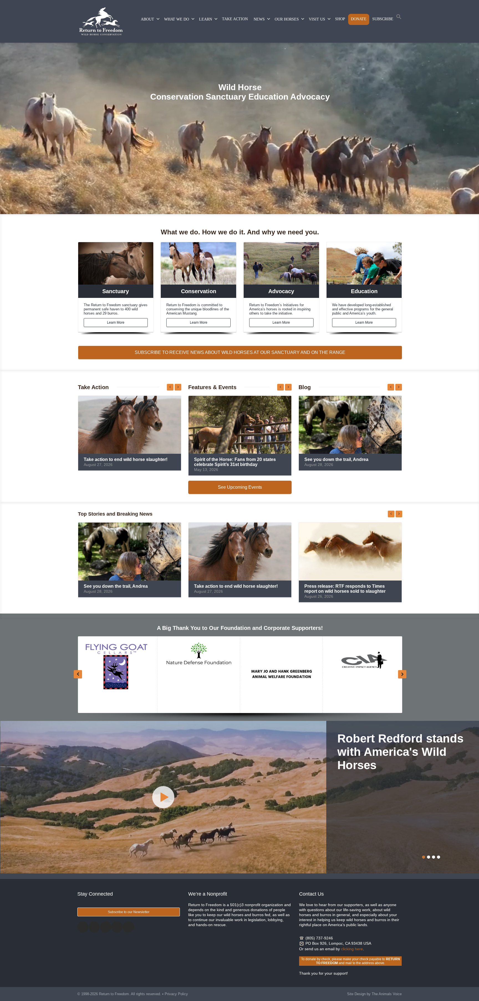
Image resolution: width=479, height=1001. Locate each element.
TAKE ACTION (235, 19)
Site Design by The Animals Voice (374, 994)
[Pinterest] (117, 926)
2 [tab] (428, 857)
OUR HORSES (287, 19)
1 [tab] (423, 857)
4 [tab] (438, 857)
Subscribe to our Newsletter (128, 912)
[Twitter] (94, 926)
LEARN (205, 19)
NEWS (259, 19)
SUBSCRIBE (382, 19)
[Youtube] (128, 926)
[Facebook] (82, 926)
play (163, 797)
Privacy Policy (176, 994)
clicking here (352, 949)
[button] (399, 18)
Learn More (115, 323)
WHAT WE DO (176, 19)
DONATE (358, 19)
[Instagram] (105, 926)
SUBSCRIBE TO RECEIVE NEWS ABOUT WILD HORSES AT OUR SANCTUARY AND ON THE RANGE (240, 352)
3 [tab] (433, 857)
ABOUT (147, 19)
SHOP (340, 19)
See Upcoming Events (240, 487)
